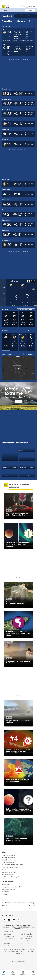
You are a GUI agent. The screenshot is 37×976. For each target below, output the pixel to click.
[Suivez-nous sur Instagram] (9, 920)
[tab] (28, 281)
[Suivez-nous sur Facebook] (4, 920)
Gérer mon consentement (11, 867)
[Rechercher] (22, 6)
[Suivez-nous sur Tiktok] (18, 920)
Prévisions (29, 10)
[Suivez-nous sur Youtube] (13, 920)
